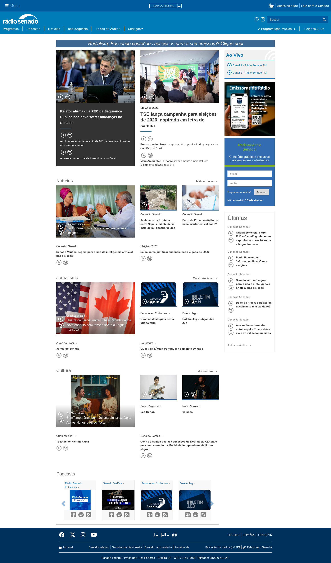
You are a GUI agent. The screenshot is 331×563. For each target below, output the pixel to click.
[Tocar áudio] (61, 97)
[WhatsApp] (258, 19)
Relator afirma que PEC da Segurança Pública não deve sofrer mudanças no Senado (91, 117)
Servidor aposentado (158, 547)
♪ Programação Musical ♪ (277, 29)
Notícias (54, 29)
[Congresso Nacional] (165, 535)
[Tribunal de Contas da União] (173, 535)
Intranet (67, 547)
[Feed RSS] (88, 515)
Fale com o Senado (315, 6)
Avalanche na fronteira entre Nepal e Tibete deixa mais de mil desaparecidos (253, 329)
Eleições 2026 (314, 29)
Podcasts (33, 29)
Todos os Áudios (108, 29)
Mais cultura (205, 371)
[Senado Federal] (165, 6)
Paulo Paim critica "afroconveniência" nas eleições (251, 261)
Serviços (134, 29)
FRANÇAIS (265, 534)
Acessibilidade (287, 6)
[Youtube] (92, 535)
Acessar (261, 192)
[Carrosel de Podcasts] (63, 502)
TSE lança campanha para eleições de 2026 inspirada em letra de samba (178, 119)
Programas (11, 29)
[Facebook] (63, 535)
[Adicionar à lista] (68, 97)
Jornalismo (67, 277)
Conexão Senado (238, 226)
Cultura (63, 370)
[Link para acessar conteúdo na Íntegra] (158, 197)
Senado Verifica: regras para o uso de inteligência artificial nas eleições (253, 284)
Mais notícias (205, 181)
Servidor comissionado (127, 547)
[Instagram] (263, 19)
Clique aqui (232, 43)
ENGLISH (234, 534)
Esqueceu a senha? (239, 192)
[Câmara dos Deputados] (157, 535)
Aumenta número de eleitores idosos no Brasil (88, 158)
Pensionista (182, 547)
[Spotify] (80, 515)
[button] (272, 5)
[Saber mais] (111, 515)
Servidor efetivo (99, 547)
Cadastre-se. (255, 200)
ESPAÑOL (249, 534)
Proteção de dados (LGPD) (222, 547)
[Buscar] (324, 19)
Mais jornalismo (203, 278)
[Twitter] (72, 535)
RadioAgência (78, 29)
